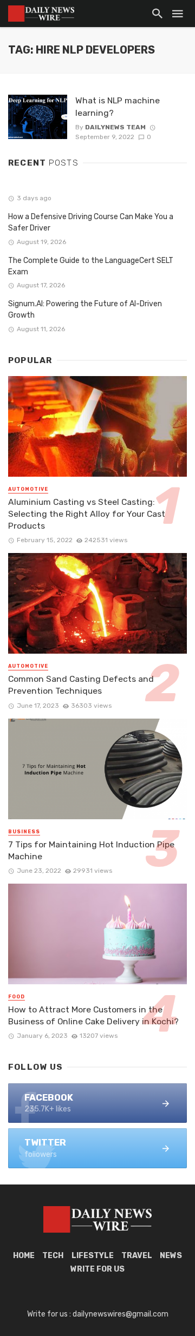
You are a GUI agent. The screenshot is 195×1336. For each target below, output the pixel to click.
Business (24, 831)
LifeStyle (93, 1255)
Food (16, 996)
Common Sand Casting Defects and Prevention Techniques (81, 685)
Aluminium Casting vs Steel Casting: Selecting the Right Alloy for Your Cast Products (86, 514)
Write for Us (97, 1269)
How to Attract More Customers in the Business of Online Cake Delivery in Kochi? (93, 1015)
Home (24, 1255)
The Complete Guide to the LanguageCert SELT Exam (90, 266)
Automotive (28, 489)
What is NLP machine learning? (117, 106)
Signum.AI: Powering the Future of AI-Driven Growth (85, 309)
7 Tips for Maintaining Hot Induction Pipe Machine (91, 850)
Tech (52, 1255)
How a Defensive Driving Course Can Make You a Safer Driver (90, 222)
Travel (136, 1255)
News (171, 1255)
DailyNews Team (115, 127)
